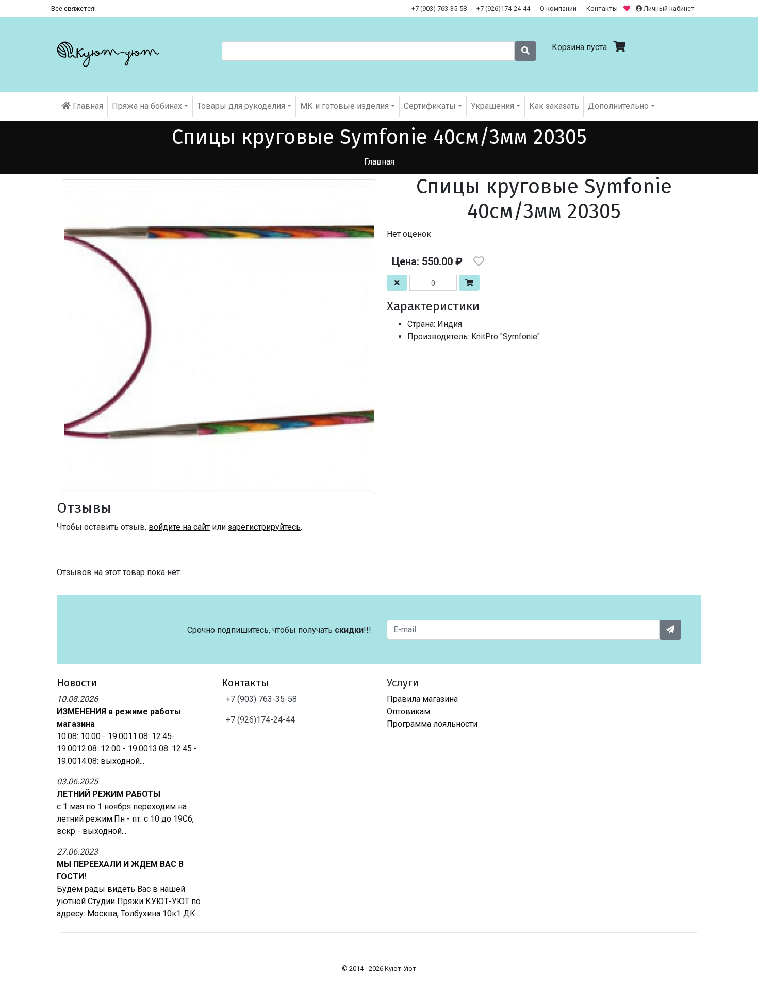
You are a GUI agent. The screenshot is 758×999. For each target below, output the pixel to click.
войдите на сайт (179, 527)
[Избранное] (627, 8)
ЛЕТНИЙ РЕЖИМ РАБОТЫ (108, 794)
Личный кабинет (668, 8)
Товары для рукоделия (241, 106)
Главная (87, 106)
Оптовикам (408, 711)
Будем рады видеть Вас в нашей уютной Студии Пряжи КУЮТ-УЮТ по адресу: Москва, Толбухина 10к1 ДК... (129, 901)
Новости (77, 683)
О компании (558, 8)
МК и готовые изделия (344, 106)
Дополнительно (618, 106)
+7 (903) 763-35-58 (439, 8)
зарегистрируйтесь (264, 527)
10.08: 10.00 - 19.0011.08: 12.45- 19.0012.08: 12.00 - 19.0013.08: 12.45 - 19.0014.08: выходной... (127, 748)
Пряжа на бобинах (147, 106)
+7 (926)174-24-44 (503, 8)
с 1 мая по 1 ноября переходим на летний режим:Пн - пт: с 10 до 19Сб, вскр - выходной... (125, 818)
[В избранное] (478, 261)
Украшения (492, 106)
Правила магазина (422, 699)
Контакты (602, 8)
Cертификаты (430, 106)
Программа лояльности (432, 724)
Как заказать (554, 106)
